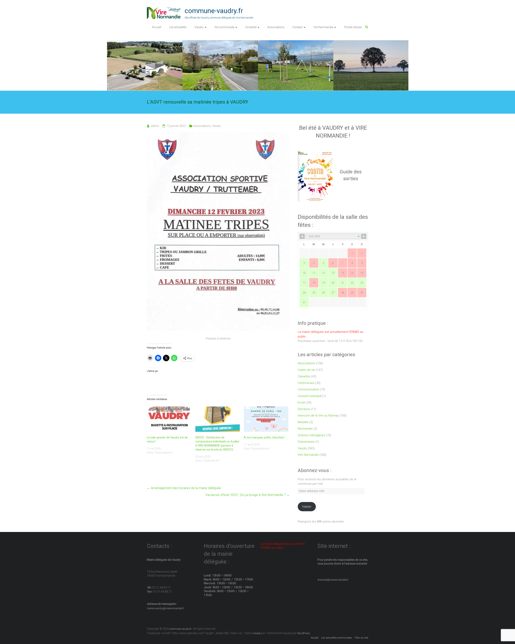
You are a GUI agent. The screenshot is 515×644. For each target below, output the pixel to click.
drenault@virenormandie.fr (332, 579)
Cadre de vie (306, 370)
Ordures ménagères (311, 435)
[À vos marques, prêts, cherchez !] (266, 419)
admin (155, 126)
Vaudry (199, 27)
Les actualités (177, 27)
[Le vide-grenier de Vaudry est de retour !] (169, 419)
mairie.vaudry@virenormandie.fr (165, 608)
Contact (298, 27)
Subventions (306, 441)
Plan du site (361, 637)
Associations (275, 27)
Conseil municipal (309, 396)
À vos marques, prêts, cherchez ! (264, 437)
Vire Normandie (323, 27)
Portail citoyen (353, 27)
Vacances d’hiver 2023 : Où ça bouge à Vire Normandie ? (247, 495)
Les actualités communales (336, 637)
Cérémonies (306, 383)
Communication (308, 389)
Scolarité (250, 27)
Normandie (305, 428)
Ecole (301, 402)
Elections (304, 409)
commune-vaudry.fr (213, 11)
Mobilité (303, 422)
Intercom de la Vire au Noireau (318, 415)
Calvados (304, 376)
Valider (306, 506)
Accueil (156, 27)
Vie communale (224, 27)
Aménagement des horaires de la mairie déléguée (184, 488)
